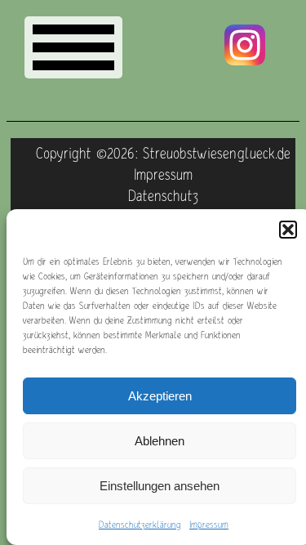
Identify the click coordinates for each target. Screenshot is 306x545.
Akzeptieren (160, 396)
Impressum (208, 524)
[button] (288, 229)
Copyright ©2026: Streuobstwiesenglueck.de (163, 152)
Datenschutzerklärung (140, 524)
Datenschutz (163, 195)
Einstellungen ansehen (160, 486)
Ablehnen (159, 441)
